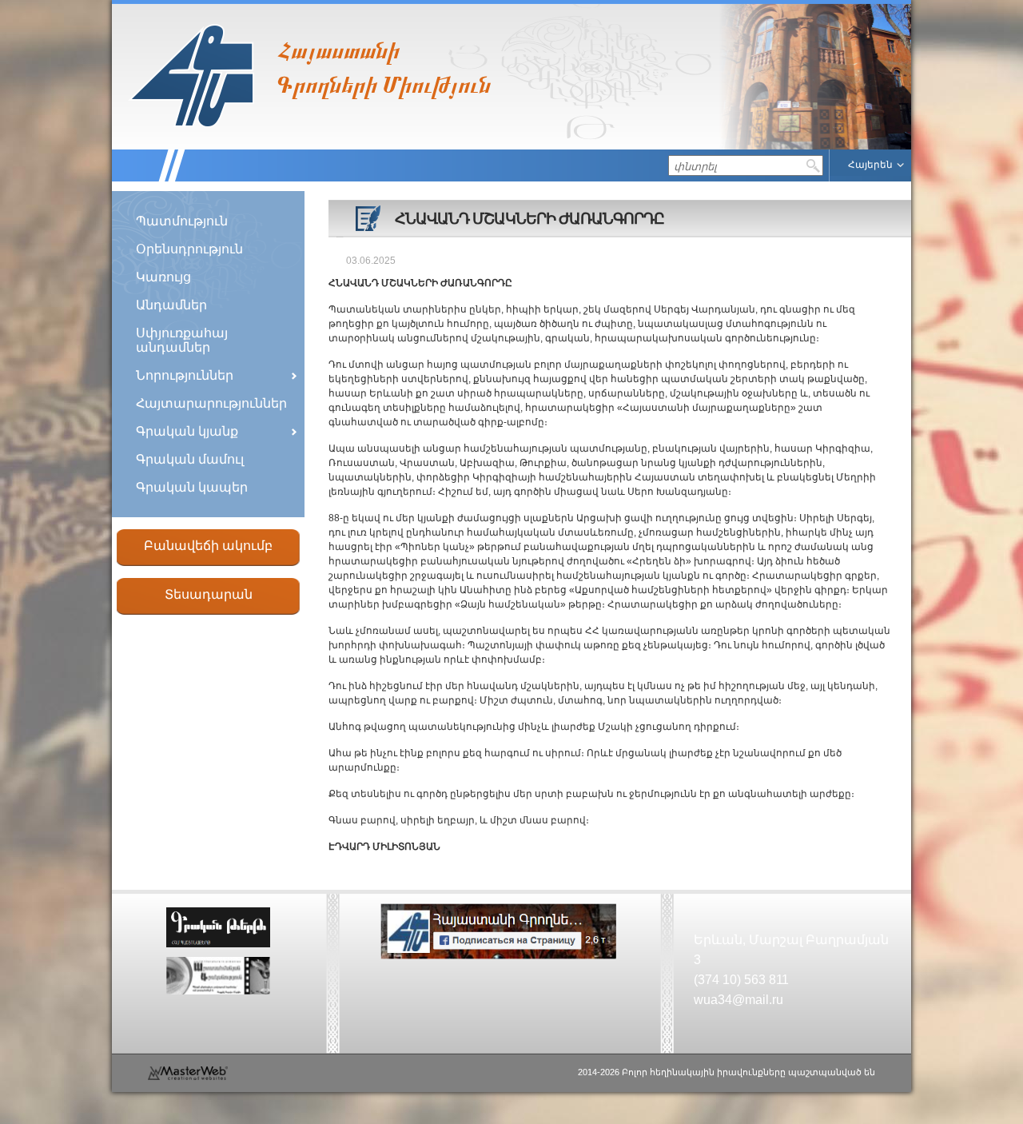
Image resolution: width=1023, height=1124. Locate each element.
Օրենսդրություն (189, 249)
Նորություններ (184, 375)
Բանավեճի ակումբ (208, 545)
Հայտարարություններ (211, 403)
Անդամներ (171, 305)
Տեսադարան (209, 594)
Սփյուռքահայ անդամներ (182, 340)
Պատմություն (182, 221)
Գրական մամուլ (190, 459)
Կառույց (163, 277)
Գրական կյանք (187, 431)
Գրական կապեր (192, 487)
